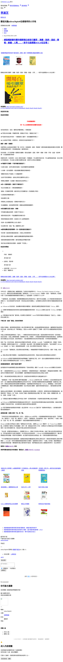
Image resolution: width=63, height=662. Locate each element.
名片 (5, 33)
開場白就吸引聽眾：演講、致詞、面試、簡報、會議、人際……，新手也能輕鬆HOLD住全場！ (28, 276)
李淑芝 (5, 12)
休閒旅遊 (14, 25)
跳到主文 (3, 17)
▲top (2, 557)
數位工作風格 (25, 504)
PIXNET (19, 639)
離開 (9, 658)
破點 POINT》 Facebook (33, 449)
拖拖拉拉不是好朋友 (44, 504)
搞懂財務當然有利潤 (7, 53)
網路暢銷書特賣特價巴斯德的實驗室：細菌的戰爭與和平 (20, 527)
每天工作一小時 (26, 487)
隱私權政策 (40, 639)
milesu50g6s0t (4, 540)
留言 (18, 549)
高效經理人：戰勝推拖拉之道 (9, 487)
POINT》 (11, 446)
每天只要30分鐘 (43, 487)
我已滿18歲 (4, 658)
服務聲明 (47, 639)
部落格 (6, 31)
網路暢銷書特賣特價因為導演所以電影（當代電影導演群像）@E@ (23, 529)
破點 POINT (6, 288)
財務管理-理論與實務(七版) (35, 53)
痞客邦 (15, 549)
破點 (7, 446)
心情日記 (13, 554)
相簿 (5, 29)
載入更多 (3, 560)
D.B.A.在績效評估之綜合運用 (9, 504)
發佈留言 (3, 570)
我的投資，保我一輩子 (19, 53)
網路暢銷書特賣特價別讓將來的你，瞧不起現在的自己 (19, 531)
